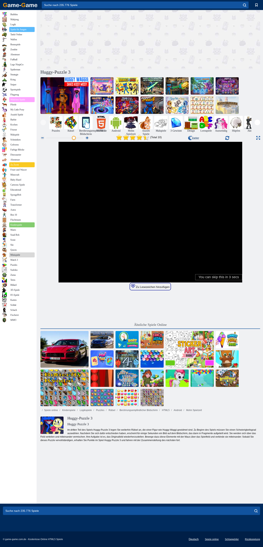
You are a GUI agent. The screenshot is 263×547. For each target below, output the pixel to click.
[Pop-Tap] (102, 359)
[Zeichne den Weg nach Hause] (177, 105)
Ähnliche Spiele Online (150, 325)
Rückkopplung (252, 539)
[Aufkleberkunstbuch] (190, 349)
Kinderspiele (68, 410)
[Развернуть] (258, 138)
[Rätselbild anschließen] (227, 339)
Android (177, 410)
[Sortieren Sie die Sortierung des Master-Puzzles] (127, 339)
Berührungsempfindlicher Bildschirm (138, 410)
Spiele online (51, 410)
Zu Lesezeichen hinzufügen (152, 286)
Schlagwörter (232, 539)
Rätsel (111, 410)
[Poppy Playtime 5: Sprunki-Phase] (227, 86)
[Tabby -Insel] (152, 378)
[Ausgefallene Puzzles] (152, 339)
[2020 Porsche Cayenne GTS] (64, 349)
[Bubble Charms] (202, 378)
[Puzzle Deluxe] (227, 105)
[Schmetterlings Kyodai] (64, 388)
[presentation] (43, 122)
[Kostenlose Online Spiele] (20, 5)
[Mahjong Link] (202, 105)
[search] (244, 5)
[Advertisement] (95, 39)
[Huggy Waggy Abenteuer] (102, 86)
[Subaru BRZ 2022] (102, 339)
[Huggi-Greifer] (177, 86)
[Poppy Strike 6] (152, 105)
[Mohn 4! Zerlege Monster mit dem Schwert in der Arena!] (152, 86)
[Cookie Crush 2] (127, 397)
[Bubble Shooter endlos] (227, 359)
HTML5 (165, 410)
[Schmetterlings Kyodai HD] (152, 397)
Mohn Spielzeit (194, 410)
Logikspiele (85, 410)
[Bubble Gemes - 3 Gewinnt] (177, 378)
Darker (195, 138)
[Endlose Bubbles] (152, 359)
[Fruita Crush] (102, 397)
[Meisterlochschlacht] (102, 105)
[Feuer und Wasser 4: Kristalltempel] (127, 359)
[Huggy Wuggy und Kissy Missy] (64, 95)
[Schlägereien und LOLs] (127, 86)
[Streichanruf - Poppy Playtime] (127, 105)
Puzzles (99, 410)
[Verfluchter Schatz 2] (227, 378)
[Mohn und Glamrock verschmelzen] (202, 86)
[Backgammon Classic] (102, 378)
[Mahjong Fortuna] (127, 378)
